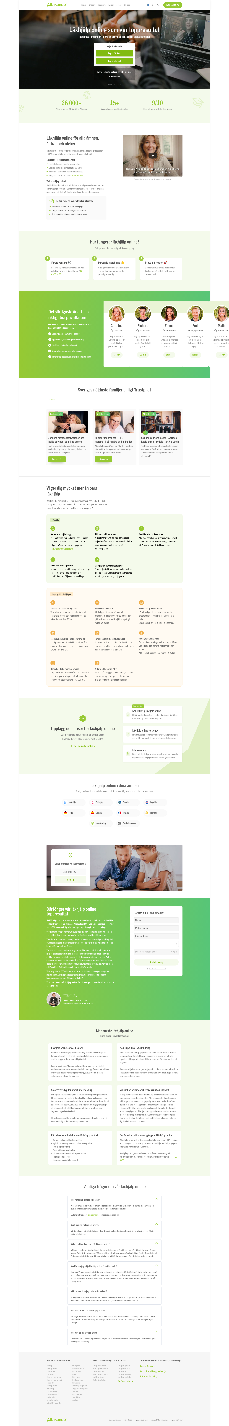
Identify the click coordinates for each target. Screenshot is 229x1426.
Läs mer (117, 354)
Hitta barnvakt (77, 1394)
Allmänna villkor (52, 1394)
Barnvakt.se (76, 1397)
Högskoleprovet (77, 1380)
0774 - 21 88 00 (128, 1420)
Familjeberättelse (56, 414)
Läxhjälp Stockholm (99, 1365)
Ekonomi (153, 812)
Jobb (119, 5)
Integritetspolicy (52, 1400)
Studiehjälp (50, 1374)
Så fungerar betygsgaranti (61, 549)
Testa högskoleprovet (79, 1385)
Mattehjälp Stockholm (100, 1368)
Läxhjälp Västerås (124, 1368)
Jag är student (114, 60)
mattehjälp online (144, 1297)
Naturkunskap (101, 823)
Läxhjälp (110, 84)
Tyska (71, 812)
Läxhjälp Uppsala (124, 1365)
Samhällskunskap (129, 823)
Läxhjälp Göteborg (99, 1371)
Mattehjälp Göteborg (100, 1374)
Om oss (127, 5)
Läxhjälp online (52, 1368)
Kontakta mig (156, 961)
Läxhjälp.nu (75, 1400)
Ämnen (83, 5)
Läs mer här (57, 459)
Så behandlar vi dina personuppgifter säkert (157, 968)
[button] (54, 999)
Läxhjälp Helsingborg (125, 1377)
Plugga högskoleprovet (80, 1388)
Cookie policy (51, 1397)
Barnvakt (75, 1391)
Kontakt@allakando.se (115, 1420)
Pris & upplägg (52, 1391)
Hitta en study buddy (54, 1377)
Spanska (99, 812)
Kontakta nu (172, 5)
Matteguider (76, 1365)
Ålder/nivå (102, 5)
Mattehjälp (73, 802)
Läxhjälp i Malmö (98, 1377)
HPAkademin (76, 1383)
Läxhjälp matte (52, 1385)
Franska (126, 812)
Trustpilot (116, 77)
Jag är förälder (114, 53)
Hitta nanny (76, 1377)
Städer (92, 5)
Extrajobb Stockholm (54, 1403)
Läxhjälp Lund (122, 1371)
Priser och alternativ (82, 746)
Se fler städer (124, 1381)
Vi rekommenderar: (78, 1368)
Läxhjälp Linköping (124, 1374)
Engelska (153, 802)
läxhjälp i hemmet (76, 175)
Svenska (126, 802)
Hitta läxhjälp (76, 1371)
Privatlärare (51, 1371)
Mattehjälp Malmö (99, 1380)
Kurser (111, 5)
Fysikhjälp (99, 802)
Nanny (74, 1374)
